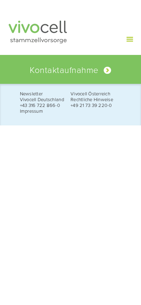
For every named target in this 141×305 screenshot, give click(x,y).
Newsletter (31, 94)
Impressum (31, 111)
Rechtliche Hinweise (91, 100)
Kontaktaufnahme (64, 70)
